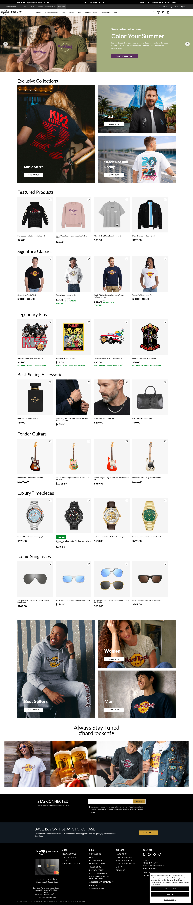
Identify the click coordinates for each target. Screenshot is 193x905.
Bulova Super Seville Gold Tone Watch (146, 537)
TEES (64, 860)
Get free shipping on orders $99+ (33, 2)
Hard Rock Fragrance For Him (28, 418)
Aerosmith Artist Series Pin (66, 358)
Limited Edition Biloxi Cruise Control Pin (109, 358)
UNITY (119, 867)
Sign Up (139, 801)
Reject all (170, 894)
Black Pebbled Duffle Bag (142, 418)
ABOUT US (94, 885)
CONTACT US (95, 854)
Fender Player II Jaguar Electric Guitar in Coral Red (111, 478)
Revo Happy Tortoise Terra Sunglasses (146, 600)
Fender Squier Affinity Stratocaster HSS (147, 477)
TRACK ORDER (95, 867)
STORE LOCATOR (96, 888)
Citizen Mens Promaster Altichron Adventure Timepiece (73, 542)
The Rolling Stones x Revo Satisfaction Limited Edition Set (111, 601)
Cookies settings (98, 873)
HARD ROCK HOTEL (124, 860)
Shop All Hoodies (71, 863)
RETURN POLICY (96, 860)
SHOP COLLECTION (124, 56)
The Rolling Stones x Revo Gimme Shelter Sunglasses (33, 601)
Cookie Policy (155, 884)
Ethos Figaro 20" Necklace (104, 418)
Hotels (32, 6)
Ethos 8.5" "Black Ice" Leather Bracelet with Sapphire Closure (72, 419)
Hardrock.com (11, 6)
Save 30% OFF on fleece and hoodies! (158, 2)
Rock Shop (61, 6)
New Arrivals (69, 854)
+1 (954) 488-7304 (151, 863)
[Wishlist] (163, 12)
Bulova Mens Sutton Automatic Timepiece (110, 537)
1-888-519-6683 (150, 868)
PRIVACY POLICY (96, 870)
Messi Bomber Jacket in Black (143, 236)
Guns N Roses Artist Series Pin (144, 358)
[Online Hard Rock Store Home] (11, 12)
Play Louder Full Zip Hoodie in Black (31, 236)
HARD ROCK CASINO (125, 863)
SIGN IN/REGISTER (97, 863)
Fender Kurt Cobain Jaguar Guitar (30, 477)
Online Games (50, 6)
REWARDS (120, 870)
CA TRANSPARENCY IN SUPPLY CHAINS (99, 877)
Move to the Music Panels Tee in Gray (108, 236)
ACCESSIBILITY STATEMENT (101, 882)
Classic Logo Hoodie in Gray (66, 295)
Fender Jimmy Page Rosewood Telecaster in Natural (72, 478)
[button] (38, 12)
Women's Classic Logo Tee (142, 295)
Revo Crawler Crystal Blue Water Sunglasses (73, 600)
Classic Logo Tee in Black (26, 295)
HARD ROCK (121, 854)
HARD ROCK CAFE (124, 857)
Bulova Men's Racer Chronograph (30, 537)
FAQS (91, 857)
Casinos (40, 6)
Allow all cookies (170, 889)
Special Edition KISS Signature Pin (30, 358)
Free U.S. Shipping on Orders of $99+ (172, 7)
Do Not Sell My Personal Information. (75, 901)
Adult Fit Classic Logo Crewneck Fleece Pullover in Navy (109, 296)
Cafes (25, 6)
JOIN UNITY (148, 832)
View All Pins (69, 857)
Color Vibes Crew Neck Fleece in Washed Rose (71, 236)
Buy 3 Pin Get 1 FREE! (94, 2)
